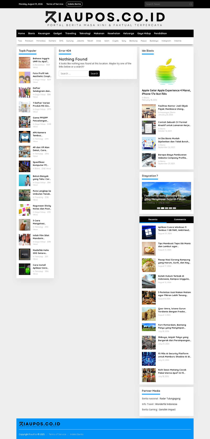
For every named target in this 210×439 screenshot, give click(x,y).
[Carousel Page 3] (166, 208)
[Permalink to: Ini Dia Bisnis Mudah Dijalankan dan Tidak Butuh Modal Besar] (149, 143)
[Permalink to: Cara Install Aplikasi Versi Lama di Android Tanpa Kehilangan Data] (24, 269)
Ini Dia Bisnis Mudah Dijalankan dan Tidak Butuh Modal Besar (173, 140)
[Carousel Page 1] (158, 208)
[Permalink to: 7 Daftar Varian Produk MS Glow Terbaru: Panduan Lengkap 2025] (24, 106)
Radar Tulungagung (170, 398)
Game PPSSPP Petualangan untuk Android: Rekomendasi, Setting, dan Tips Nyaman (42, 119)
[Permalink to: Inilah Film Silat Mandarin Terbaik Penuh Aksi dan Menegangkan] (24, 239)
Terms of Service (57, 434)
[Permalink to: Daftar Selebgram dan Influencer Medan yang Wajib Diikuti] (24, 92)
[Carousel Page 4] (170, 208)
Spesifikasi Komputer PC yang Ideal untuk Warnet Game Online (42, 164)
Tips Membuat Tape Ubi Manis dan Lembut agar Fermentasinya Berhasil (174, 245)
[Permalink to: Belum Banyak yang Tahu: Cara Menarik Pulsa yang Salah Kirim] (24, 180)
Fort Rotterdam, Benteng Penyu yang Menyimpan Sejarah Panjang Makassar (165, 197)
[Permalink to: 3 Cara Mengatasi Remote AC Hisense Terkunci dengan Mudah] (24, 224)
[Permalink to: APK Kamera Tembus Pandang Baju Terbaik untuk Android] (24, 136)
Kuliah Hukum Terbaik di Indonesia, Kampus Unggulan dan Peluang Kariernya (174, 277)
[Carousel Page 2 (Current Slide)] (162, 208)
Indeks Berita (76, 434)
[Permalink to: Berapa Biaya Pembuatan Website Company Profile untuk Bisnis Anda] (149, 159)
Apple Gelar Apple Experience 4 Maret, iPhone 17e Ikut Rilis (166, 92)
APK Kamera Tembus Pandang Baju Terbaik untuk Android (40, 134)
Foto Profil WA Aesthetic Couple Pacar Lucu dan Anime (42, 75)
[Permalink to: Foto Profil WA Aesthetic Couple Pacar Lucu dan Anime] (24, 77)
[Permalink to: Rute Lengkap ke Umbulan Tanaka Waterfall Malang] (24, 194)
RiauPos (33, 434)
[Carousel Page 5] (174, 208)
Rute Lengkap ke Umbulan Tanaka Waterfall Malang (42, 192)
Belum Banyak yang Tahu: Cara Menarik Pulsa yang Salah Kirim (42, 178)
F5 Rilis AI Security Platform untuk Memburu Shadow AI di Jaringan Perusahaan (174, 355)
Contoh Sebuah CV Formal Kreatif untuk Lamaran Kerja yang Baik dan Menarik (173, 124)
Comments (180, 219)
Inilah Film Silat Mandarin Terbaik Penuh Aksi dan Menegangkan (41, 237)
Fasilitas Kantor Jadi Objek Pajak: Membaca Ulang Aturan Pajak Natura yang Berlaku (173, 107)
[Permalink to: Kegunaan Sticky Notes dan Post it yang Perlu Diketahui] (24, 209)
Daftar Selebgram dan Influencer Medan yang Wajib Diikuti (41, 89)
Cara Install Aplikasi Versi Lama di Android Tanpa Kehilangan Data (42, 266)
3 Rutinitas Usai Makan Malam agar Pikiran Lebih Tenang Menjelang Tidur (174, 294)
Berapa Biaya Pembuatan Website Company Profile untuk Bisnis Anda (172, 156)
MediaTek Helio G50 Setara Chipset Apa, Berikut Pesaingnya (41, 252)
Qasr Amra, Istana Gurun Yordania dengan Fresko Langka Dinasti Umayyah (172, 310)
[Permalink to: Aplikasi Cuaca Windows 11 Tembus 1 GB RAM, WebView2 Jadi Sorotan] (149, 232)
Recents (152, 219)
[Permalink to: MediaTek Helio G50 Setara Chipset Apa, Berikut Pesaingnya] (24, 254)
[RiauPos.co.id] (105, 18)
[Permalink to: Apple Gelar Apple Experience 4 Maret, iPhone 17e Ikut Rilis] (166, 71)
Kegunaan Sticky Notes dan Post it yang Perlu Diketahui (42, 207)
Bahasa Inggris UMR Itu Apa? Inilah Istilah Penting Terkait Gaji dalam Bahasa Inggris (41, 60)
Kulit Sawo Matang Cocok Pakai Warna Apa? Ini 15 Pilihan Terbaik (172, 371)
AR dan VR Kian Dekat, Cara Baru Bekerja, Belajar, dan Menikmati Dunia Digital (42, 149)
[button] (191, 4)
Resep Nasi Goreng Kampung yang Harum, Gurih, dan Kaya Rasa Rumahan (174, 261)
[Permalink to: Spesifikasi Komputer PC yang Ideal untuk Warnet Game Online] (24, 166)
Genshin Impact (167, 409)
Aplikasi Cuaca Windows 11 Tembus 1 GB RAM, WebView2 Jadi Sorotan (173, 229)
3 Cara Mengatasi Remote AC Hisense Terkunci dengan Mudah (42, 222)
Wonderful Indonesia (166, 404)
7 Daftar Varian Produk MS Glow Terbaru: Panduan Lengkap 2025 (41, 104)
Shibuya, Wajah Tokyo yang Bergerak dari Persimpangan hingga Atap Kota (174, 339)
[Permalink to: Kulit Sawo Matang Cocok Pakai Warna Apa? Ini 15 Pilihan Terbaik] (149, 374)
